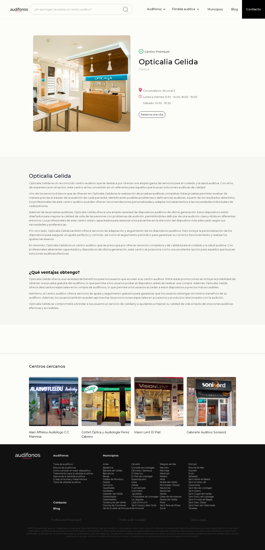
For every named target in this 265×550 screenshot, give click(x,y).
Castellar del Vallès (113, 493)
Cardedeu (108, 490)
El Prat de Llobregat (142, 476)
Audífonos (61, 455)
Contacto (59, 502)
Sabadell (193, 476)
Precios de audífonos (64, 467)
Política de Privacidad (66, 519)
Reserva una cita (152, 114)
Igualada (136, 493)
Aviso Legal (198, 519)
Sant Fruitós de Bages (200, 499)
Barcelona (108, 473)
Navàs (163, 493)
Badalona (108, 467)
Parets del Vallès (168, 499)
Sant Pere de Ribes (170, 505)
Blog (234, 9)
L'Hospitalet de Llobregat (144, 496)
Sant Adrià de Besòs (199, 479)
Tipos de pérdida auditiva (67, 482)
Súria (163, 508)
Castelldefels (109, 499)
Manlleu (164, 467)
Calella (106, 482)
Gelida (134, 485)
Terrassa (192, 508)
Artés (105, 464)
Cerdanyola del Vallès (114, 502)
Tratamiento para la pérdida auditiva (73, 473)
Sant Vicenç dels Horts (143, 505)
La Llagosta (137, 499)
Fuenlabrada (138, 487)
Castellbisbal (109, 496)
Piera (162, 502)
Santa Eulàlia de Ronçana (117, 508)
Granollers (136, 490)
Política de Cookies (132, 519)
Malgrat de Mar (168, 464)
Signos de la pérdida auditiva (69, 476)
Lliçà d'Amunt (139, 502)
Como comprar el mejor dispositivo (71, 470)
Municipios (215, 9)
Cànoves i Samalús (141, 470)
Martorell (164, 473)
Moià (162, 479)
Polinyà (192, 464)
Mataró (163, 476)
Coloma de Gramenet (114, 505)
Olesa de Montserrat (170, 496)
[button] (157, 9)
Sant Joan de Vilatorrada (201, 505)
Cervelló (135, 464)
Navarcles (165, 487)
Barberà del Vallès (112, 470)
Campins (108, 485)
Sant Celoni (194, 490)
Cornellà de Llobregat (142, 467)
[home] (18, 9)
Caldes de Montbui (113, 479)
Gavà (134, 482)
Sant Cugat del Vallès (200, 493)
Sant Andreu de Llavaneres (197, 483)
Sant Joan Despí (197, 502)
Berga (106, 476)
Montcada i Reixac (170, 485)
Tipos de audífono (63, 464)
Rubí (191, 473)
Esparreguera (138, 479)
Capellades (108, 487)
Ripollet (192, 470)
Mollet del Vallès (168, 482)
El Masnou (137, 473)
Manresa (164, 470)
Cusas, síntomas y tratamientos (70, 479)
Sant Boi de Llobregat (200, 487)
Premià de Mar (196, 467)
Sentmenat (137, 508)
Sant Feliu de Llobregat (201, 496)
